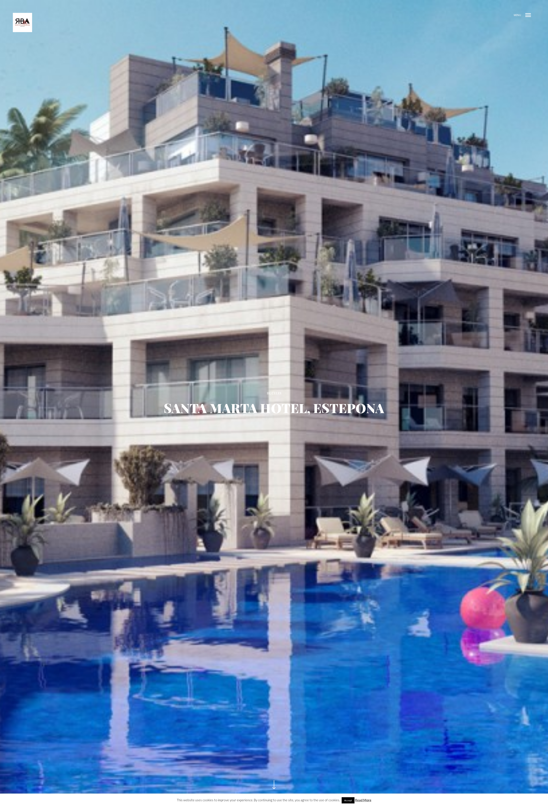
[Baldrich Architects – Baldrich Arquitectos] (22, 22)
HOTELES (274, 393)
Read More (363, 800)
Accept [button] (348, 800)
